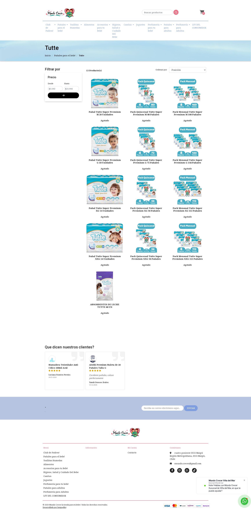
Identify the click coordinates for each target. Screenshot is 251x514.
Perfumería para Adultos (182, 27)
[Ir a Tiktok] (194, 470)
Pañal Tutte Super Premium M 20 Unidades (105, 113)
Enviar (191, 408)
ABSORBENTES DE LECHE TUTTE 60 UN (104, 305)
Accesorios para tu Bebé (102, 27)
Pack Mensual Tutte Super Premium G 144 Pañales (187, 161)
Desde (50, 83)
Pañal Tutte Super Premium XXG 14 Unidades (105, 257)
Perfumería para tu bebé (153, 27)
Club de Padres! (49, 27)
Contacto (132, 452)
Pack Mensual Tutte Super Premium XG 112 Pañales (187, 209)
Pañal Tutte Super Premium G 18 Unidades (105, 161)
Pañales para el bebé (62, 27)
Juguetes (140, 24)
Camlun (128, 24)
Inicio (48, 55)
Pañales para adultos (168, 27)
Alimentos (89, 24)
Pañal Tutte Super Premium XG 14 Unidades (105, 209)
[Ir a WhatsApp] (187, 470)
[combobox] (160, 13)
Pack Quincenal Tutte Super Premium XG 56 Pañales (146, 209)
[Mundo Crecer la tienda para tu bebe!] (60, 14)
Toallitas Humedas (75, 26)
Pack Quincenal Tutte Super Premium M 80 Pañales (146, 113)
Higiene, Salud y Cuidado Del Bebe (116, 30)
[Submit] (176, 12)
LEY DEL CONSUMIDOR (199, 26)
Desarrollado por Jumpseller (54, 507)
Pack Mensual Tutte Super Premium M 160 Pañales (187, 113)
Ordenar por (161, 69)
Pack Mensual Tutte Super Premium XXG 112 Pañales (187, 257)
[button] (201, 12)
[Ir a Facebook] (172, 470)
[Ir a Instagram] (179, 470)
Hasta (66, 83)
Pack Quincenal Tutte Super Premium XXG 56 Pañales (146, 257)
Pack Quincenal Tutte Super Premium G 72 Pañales (146, 161)
